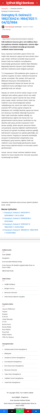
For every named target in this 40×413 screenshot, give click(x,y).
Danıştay (5, 314)
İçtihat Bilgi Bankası (20, 3)
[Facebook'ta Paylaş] (4, 411)
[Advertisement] (20, 180)
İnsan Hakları (6, 329)
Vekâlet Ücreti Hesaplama (13, 378)
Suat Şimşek (9, 27)
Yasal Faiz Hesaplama (12, 382)
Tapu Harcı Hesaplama (12, 374)
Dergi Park (5, 332)
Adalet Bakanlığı (7, 319)
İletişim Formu (9, 288)
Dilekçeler (7, 353)
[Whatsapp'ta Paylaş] (20, 411)
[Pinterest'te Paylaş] (28, 411)
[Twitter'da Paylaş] (12, 411)
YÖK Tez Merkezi (8, 337)
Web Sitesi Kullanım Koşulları (14, 297)
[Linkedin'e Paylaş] (36, 411)
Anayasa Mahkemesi (8, 309)
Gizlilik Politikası (9, 284)
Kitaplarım (6, 258)
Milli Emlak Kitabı (7, 271)
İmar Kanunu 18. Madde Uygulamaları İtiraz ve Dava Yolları (20, 404)
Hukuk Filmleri (7, 334)
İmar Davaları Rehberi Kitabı (12, 262)
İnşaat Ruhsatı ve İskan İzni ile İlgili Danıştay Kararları (18, 39)
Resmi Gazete (6, 324)
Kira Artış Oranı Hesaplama (14, 366)
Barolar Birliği (6, 327)
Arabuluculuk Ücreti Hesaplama (15, 349)
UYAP (4, 322)
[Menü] (3, 2)
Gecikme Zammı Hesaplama (14, 358)
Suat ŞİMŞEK (6, 255)
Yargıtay (4, 311)
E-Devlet (5, 317)
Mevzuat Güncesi (10, 293)
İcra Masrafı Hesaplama (13, 362)
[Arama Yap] (37, 2)
